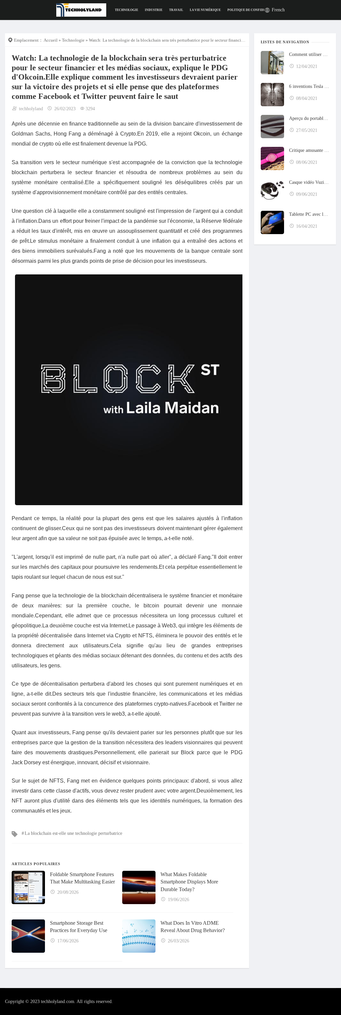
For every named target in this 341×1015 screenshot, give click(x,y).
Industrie (154, 10)
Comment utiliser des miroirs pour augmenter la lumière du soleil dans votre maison (309, 54)
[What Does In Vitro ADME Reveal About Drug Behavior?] (139, 936)
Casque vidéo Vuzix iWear (309, 182)
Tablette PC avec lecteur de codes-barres (309, 214)
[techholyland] (81, 9)
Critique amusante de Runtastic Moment (309, 150)
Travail (176, 10)
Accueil (51, 40)
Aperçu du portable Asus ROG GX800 (309, 118)
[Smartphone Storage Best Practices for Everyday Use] (28, 936)
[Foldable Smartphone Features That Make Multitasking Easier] (28, 887)
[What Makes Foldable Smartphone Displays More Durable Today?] (139, 887)
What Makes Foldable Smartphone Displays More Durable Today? (189, 881)
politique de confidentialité (254, 10)
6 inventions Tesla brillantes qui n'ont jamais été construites (309, 86)
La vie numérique (205, 10)
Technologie (126, 10)
